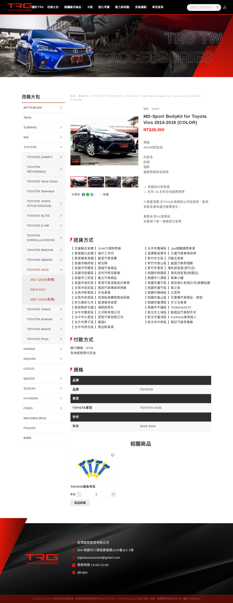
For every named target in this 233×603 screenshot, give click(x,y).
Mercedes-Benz (35, 418)
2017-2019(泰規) (42, 279)
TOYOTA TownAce (40, 191)
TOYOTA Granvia (40, 319)
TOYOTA (30, 147)
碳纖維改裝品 (72, 7)
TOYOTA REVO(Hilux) (36, 169)
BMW (27, 438)
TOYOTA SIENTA (40, 260)
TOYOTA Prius (37, 339)
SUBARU (30, 127)
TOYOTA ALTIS (38, 215)
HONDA (29, 349)
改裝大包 (53, 7)
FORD (28, 408)
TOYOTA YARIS (38, 309)
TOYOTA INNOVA (40, 250)
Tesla (27, 117)
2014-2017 (38, 289)
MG (26, 137)
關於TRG (38, 7)
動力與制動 (122, 7)
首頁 (73, 96)
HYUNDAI (31, 398)
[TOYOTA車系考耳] (93, 467)
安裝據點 (141, 7)
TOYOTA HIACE (39, 329)
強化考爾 (104, 7)
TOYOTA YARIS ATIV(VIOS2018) (39, 204)
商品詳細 (80, 502)
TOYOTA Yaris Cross (42, 181)
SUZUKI (29, 388)
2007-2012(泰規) (42, 299)
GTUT (49, 599)
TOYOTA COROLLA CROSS (41, 238)
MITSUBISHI (33, 107)
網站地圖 (57, 599)
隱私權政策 (68, 599)
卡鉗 (90, 7)
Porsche (30, 428)
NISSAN (30, 359)
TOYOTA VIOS (38, 269)
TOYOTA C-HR (38, 225)
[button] (133, 140)
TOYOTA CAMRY (40, 157)
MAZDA (29, 378)
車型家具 (158, 7)
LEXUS (29, 368)
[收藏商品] (114, 454)
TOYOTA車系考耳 (82, 486)
